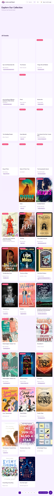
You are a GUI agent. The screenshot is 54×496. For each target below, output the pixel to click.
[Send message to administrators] (50, 492)
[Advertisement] (27, 22)
